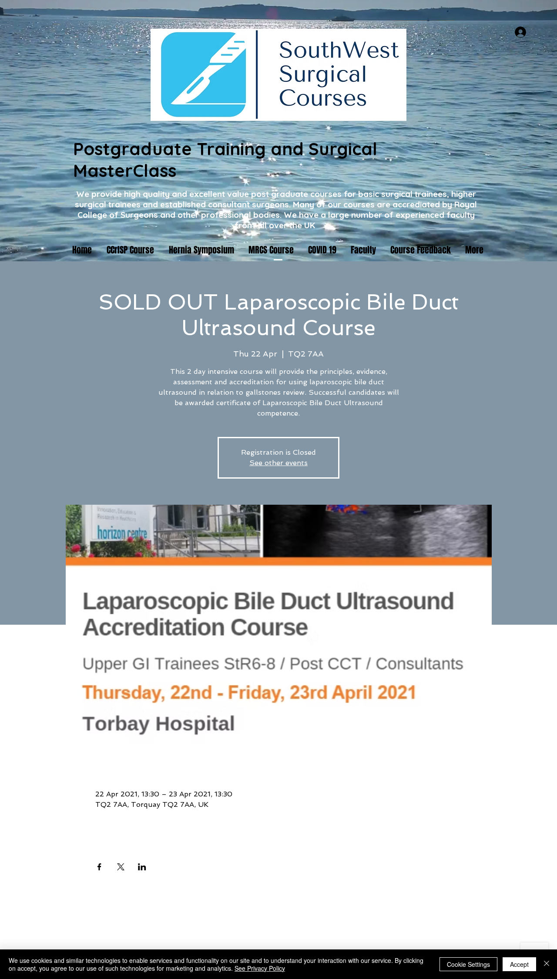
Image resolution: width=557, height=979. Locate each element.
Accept (519, 964)
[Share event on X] (121, 866)
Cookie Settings (468, 964)
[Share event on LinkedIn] (142, 866)
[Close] (546, 964)
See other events (278, 463)
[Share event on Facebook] (99, 866)
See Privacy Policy (260, 968)
